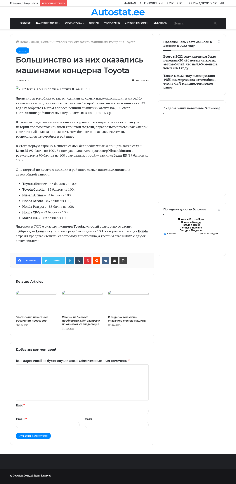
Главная (129, 3)
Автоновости (48, 23)
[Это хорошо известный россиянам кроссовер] (36, 302)
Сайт (88, 419)
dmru (35, 42)
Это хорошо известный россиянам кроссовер (32, 318)
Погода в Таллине (191, 227)
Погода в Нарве (191, 225)
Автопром (160, 23)
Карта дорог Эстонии (206, 3)
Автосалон (175, 3)
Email (21, 419)
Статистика (73, 23)
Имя (20, 405)
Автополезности (136, 23)
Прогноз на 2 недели (208, 234)
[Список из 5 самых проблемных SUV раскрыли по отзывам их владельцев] (82, 302)
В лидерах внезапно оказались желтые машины (127, 318)
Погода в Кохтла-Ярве (191, 219)
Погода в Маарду (191, 222)
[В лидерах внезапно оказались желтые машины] (128, 302)
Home (24, 42)
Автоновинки (151, 3)
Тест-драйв (112, 23)
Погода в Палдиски (191, 230)
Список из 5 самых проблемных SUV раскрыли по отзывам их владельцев (81, 320)
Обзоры (94, 23)
